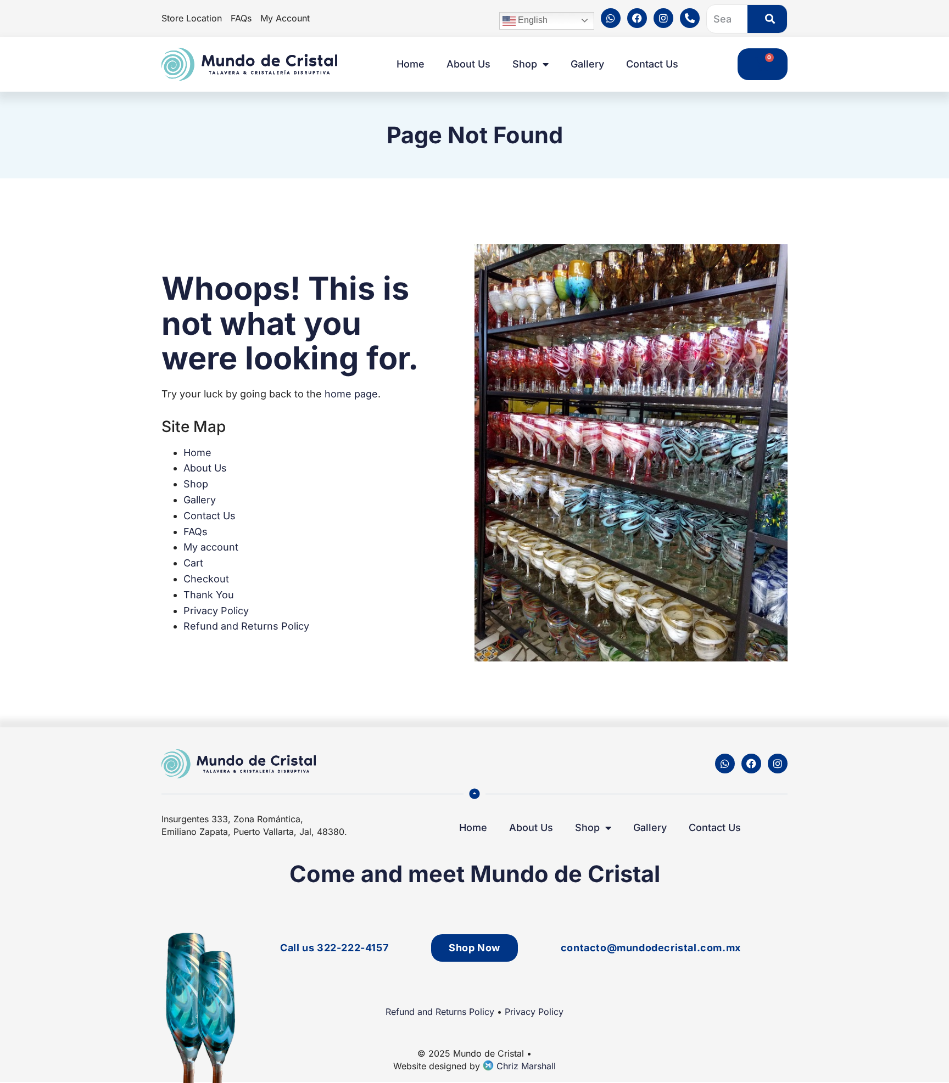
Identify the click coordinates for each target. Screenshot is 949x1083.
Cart (193, 563)
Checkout (206, 579)
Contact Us (652, 64)
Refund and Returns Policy (246, 626)
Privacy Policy (216, 610)
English (532, 20)
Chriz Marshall (525, 1065)
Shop (524, 64)
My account (210, 547)
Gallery (587, 64)
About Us (468, 64)
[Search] (767, 19)
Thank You (208, 595)
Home (411, 64)
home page (351, 394)
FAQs (195, 531)
